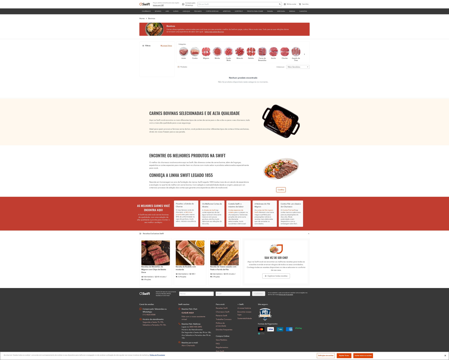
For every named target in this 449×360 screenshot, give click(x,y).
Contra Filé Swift (289, 210)
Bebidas (292, 11)
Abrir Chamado (188, 345)
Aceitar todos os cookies (363, 356)
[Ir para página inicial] (144, 4)
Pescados (198, 11)
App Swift (220, 351)
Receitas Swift (222, 308)
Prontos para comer (255, 11)
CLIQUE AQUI (188, 313)
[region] (224, 356)
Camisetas (303, 11)
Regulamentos (222, 347)
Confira (281, 189)
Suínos (175, 11)
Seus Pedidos (221, 340)
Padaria (270, 11)
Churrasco (146, 11)
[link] (158, 5)
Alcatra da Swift (209, 210)
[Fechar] (445, 355)
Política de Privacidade (157, 355)
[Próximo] (304, 54)
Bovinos (158, 11)
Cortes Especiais (212, 11)
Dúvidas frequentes (224, 329)
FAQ (218, 343)
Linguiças (186, 11)
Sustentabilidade (244, 318)
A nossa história (244, 308)
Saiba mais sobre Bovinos (214, 32)
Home (142, 18)
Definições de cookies (325, 356)
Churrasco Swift (222, 312)
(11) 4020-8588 (149, 314)
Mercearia (281, 11)
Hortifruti (239, 11)
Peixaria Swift (221, 315)
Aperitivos (227, 11)
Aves (167, 11)
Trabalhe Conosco (224, 319)
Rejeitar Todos (344, 356)
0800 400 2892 (195, 327)
